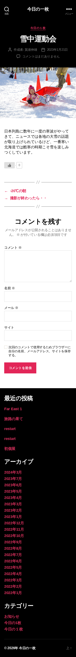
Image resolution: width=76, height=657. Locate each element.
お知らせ (11, 616)
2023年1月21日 (57, 49)
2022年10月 (14, 536)
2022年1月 (13, 593)
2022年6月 (13, 561)
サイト (9, 327)
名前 (9, 288)
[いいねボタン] (9, 165)
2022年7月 (13, 555)
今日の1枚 (12, 623)
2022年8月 (13, 548)
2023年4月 (13, 498)
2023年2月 (13, 510)
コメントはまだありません (41, 56)
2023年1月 (13, 517)
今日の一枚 (38, 9)
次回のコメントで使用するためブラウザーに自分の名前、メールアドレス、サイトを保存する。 (39, 351)
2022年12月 (14, 523)
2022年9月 (13, 542)
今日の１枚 (38, 28)
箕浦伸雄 (31, 49)
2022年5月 (13, 567)
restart (10, 429)
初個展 (9, 449)
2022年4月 (13, 574)
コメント (13, 247)
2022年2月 (13, 586)
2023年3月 (13, 504)
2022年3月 (13, 580)
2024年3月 (13, 472)
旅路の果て (13, 419)
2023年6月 (13, 485)
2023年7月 (13, 479)
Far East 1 (13, 409)
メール (11, 308)
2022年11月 (14, 529)
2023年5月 (13, 491)
